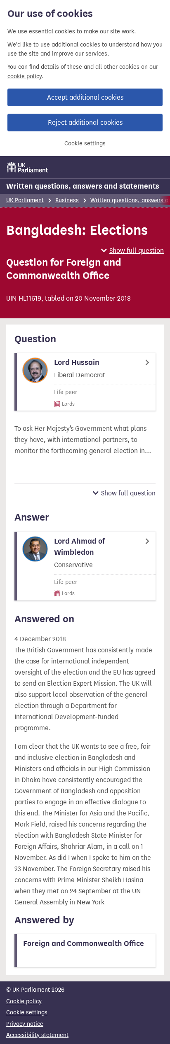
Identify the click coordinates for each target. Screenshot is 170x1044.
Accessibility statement (37, 1035)
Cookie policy (24, 1001)
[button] (132, 250)
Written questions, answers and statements (82, 186)
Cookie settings (85, 143)
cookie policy (24, 76)
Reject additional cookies (85, 122)
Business (67, 200)
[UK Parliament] (27, 167)
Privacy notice (24, 1024)
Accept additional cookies (85, 97)
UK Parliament (25, 200)
